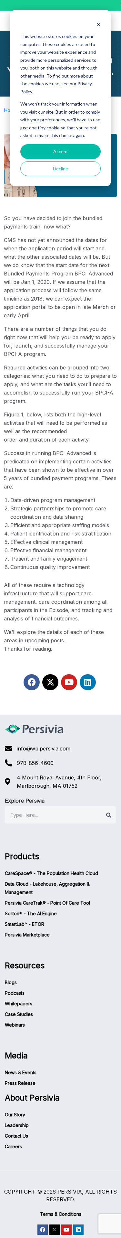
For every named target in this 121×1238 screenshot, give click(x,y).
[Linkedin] (88, 682)
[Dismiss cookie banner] (98, 24)
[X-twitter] (50, 682)
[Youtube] (69, 682)
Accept (60, 151)
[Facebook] (32, 682)
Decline (60, 168)
